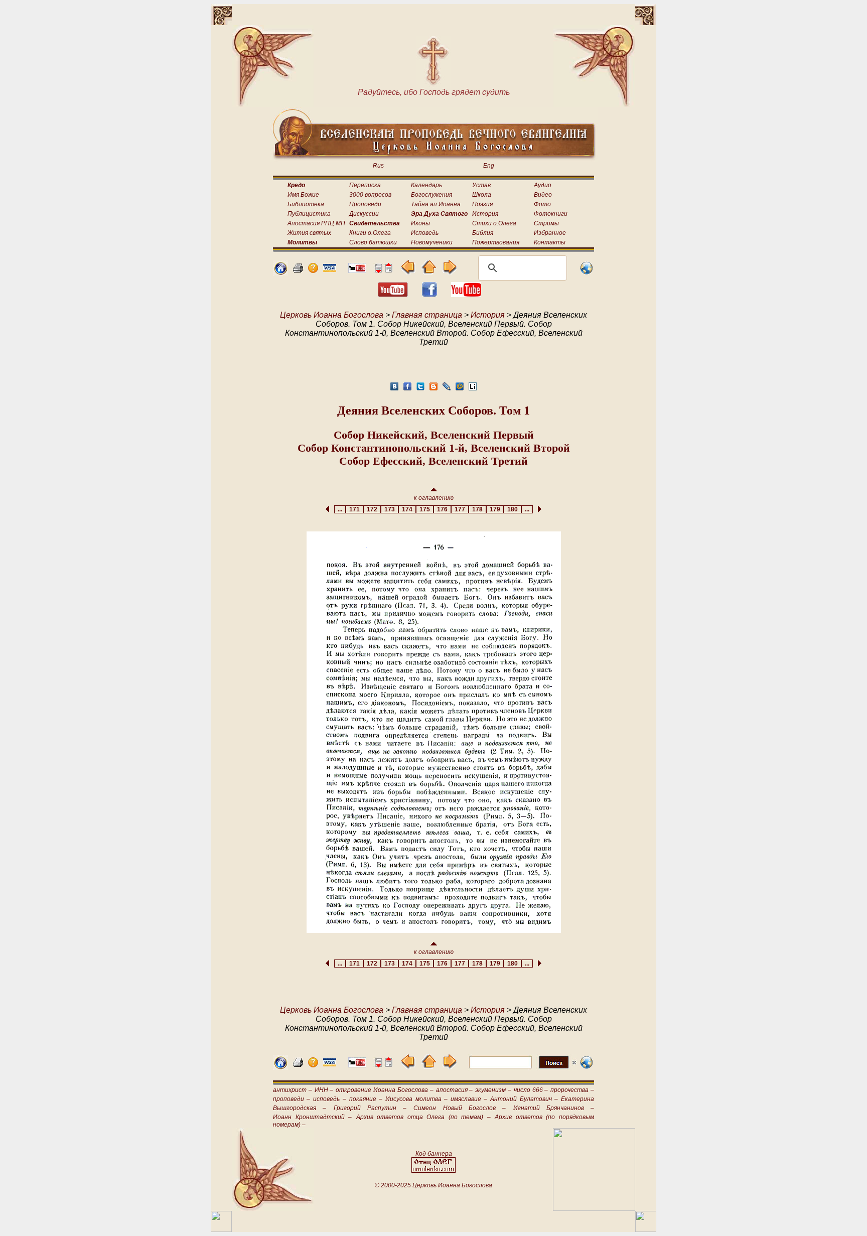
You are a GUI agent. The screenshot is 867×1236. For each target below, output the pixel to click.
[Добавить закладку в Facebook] (407, 389)
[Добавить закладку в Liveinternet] (472, 389)
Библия (482, 232)
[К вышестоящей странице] (428, 271)
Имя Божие (303, 194)
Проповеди (365, 204)
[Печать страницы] (298, 270)
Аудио (542, 185)
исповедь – (329, 1099)
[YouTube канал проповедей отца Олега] (466, 294)
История (485, 213)
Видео (543, 194)
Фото (542, 204)
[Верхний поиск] (522, 1068)
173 (389, 509)
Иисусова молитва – (416, 1099)
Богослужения (431, 194)
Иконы (420, 223)
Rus (378, 165)
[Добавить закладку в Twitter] (420, 389)
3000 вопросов (370, 194)
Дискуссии (364, 213)
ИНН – (324, 1089)
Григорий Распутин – (370, 1108)
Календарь (426, 185)
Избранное (550, 232)
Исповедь (425, 232)
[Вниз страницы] (378, 270)
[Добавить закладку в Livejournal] (446, 389)
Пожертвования (495, 242)
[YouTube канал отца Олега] (357, 270)
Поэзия (482, 204)
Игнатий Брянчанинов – (554, 1108)
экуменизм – (493, 1089)
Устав (481, 185)
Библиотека (305, 204)
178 (477, 509)
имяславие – (469, 1099)
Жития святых (309, 232)
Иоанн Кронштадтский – (312, 1117)
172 (372, 509)
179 (495, 509)
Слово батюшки (373, 242)
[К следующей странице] (449, 271)
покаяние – (365, 1099)
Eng (488, 165)
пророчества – (572, 1089)
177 (460, 509)
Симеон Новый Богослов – (459, 1108)
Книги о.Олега (370, 232)
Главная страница (427, 315)
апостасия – (454, 1089)
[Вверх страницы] (388, 270)
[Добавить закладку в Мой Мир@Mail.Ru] (459, 389)
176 (442, 509)
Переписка (365, 185)
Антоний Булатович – (523, 1099)
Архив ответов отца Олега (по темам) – (423, 1117)
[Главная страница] (280, 272)
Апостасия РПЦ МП (316, 223)
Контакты (549, 242)
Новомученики (432, 242)
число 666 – (531, 1089)
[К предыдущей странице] (408, 271)
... (340, 509)
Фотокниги (550, 213)
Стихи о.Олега (494, 223)
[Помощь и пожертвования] (329, 269)
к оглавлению (434, 497)
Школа (481, 194)
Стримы (546, 223)
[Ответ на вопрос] (313, 270)
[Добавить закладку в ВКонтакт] (394, 389)
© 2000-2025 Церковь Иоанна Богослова (433, 1185)
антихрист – (292, 1089)
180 (512, 509)
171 (354, 509)
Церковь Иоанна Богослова (331, 315)
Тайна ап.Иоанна (436, 204)
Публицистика (309, 213)
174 (407, 509)
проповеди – (291, 1099)
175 (424, 509)
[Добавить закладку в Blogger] (433, 389)
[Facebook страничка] (429, 294)
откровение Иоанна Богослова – (384, 1089)
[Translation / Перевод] (586, 272)
